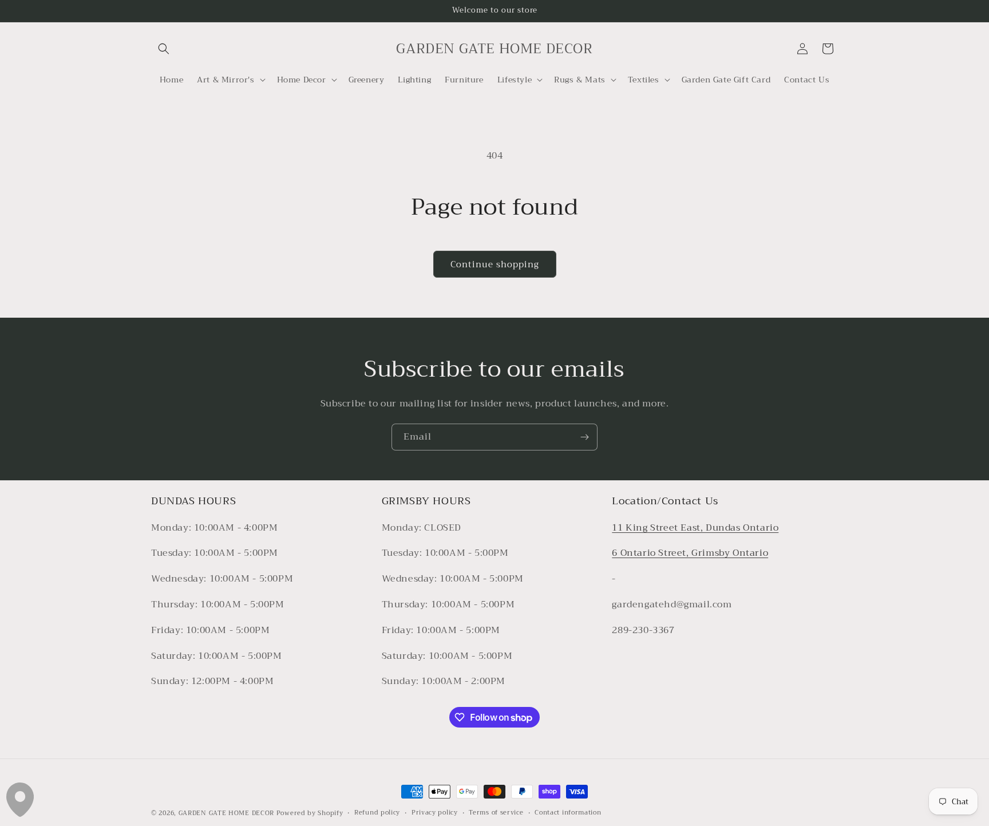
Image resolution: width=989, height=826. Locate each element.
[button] (163, 48)
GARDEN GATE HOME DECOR (226, 813)
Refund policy (377, 813)
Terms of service (496, 813)
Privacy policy (435, 813)
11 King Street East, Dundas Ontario (695, 528)
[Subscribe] (584, 437)
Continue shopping (494, 264)
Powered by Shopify (309, 813)
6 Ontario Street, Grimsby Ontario (690, 554)
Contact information (568, 813)
